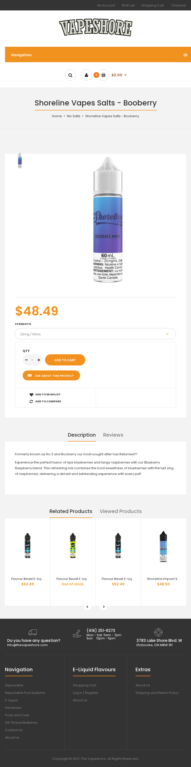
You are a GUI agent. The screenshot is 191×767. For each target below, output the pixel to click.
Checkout (178, 5)
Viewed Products (121, 511)
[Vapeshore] (95, 36)
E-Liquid (11, 700)
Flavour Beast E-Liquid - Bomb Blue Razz (43, 578)
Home (57, 116)
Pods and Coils (17, 715)
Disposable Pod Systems (25, 692)
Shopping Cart (153, 5)
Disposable (14, 685)
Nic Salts (73, 116)
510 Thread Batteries (21, 722)
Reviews (113, 434)
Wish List (128, 5)
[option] (108, 220)
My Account (106, 5)
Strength (23, 324)
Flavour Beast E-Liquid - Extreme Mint (85, 578)
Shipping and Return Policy (157, 692)
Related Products (70, 511)
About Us (12, 737)
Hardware (13, 707)
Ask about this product (54, 376)
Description (82, 434)
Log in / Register (85, 692)
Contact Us (14, 730)
